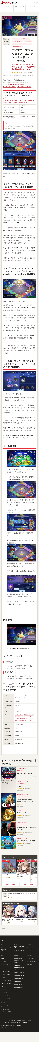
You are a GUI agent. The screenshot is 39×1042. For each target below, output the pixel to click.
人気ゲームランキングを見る (24, 87)
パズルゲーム (4, 961)
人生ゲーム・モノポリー (17, 46)
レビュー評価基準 (5, 1022)
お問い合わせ (12, 1020)
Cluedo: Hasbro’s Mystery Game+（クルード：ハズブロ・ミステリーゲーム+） (26, 801)
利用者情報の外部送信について (8, 1025)
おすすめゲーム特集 (31, 961)
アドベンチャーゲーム (6, 971)
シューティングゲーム (6, 974)
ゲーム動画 (29, 964)
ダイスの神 (20, 786)
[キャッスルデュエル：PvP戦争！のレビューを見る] (8, 842)
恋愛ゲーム (3, 986)
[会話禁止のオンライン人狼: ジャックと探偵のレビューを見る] (8, 828)
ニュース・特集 (30, 958)
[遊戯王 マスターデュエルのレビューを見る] (8, 773)
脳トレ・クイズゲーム (21, 824)
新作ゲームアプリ (11, 13)
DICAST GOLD (21, 812)
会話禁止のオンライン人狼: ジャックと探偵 (26, 828)
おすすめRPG (17, 965)
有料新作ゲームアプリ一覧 (6, 950)
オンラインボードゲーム (17, 41)
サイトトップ (4, 1020)
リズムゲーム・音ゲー (6, 980)
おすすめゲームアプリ (19, 958)
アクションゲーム (5, 964)
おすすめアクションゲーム (19, 968)
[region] (19, 871)
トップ (7, 6)
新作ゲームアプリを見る (9, 87)
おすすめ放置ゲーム (18, 981)
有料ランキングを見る (28, 884)
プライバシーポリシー (16, 1022)
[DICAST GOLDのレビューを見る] (8, 814)
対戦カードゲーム (21, 770)
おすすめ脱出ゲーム (18, 978)
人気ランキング (31, 6)
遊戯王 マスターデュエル (24, 773)
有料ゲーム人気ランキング (19, 951)
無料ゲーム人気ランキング (19, 947)
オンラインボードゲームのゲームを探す (13, 84)
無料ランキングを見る (10, 884)
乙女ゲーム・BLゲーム (6, 983)
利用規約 (25, 1022)
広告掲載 (19, 1020)
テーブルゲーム (28, 41)
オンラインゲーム (20, 13)
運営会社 (19, 1025)
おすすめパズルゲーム (19, 972)
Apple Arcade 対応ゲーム (6, 1012)
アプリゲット (4, 13)
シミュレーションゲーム (6, 967)
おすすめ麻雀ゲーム (18, 987)
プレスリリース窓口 (26, 1020)
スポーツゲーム (4, 992)
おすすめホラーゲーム (19, 975)
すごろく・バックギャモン (25, 43)
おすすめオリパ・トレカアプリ (19, 961)
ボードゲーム (15, 43)
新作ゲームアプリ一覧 (19, 6)
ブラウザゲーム (4, 1002)
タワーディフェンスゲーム (6, 999)
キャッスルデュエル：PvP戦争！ (26, 841)
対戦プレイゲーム (25, 38)
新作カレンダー (30, 947)
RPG (2, 958)
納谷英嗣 (31, 75)
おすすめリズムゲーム (19, 984)
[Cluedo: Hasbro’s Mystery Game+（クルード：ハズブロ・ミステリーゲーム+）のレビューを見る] (8, 800)
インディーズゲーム (5, 1009)
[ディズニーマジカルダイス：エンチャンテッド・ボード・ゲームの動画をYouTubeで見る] (21, 645)
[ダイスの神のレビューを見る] (8, 786)
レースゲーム (4, 989)
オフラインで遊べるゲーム (6, 1005)
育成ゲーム (3, 977)
